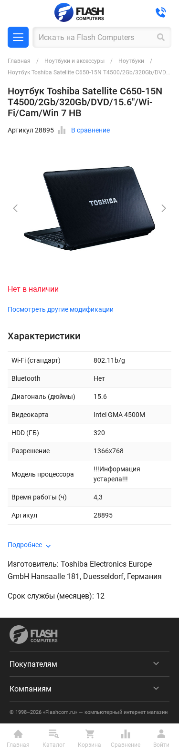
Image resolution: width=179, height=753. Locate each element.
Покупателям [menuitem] (33, 664)
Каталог (18, 37)
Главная (19, 61)
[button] (163, 208)
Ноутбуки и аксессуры (74, 61)
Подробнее (25, 545)
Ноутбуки (131, 61)
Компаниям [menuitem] (31, 688)
